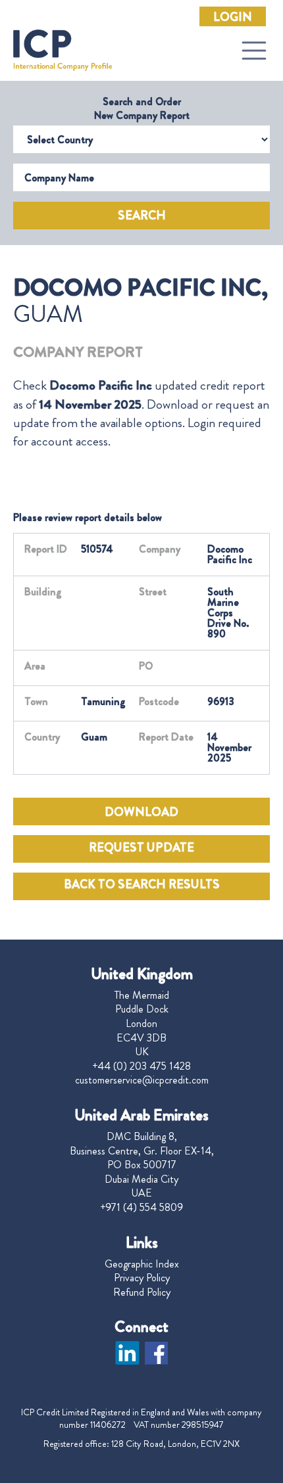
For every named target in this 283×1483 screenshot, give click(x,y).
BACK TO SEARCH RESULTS (142, 884)
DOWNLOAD (141, 812)
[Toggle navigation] (254, 50)
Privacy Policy (142, 1278)
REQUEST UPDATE (141, 847)
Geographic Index (142, 1264)
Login (232, 17)
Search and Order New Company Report (142, 108)
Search (142, 215)
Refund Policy (141, 1292)
